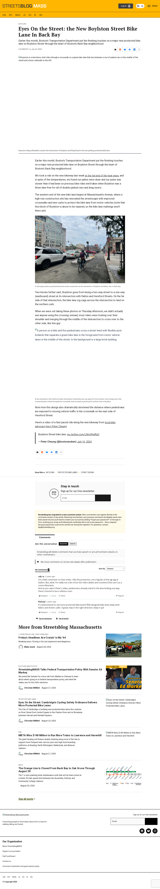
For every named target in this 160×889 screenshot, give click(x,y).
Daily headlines (42, 634)
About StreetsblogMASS (12, 846)
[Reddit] (142, 830)
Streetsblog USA (27, 634)
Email (64, 498)
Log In (123, 6)
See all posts (25, 798)
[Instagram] (155, 830)
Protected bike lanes (68, 472)
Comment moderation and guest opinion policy (20, 866)
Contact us (6, 861)
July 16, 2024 (84, 441)
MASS (17, 15)
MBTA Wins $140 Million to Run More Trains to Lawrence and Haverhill (60, 735)
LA (24, 15)
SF (35, 15)
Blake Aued (29, 647)
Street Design (87, 472)
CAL (40, 15)
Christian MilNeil (32, 688)
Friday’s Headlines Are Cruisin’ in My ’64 (42, 637)
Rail (20, 732)
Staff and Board (8, 856)
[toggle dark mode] (140, 6)
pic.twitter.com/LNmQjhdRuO (83, 434)
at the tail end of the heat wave (102, 175)
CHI (29, 15)
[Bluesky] (148, 830)
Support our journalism (11, 851)
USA (4, 15)
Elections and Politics (27, 666)
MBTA (20, 765)
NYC (10, 15)
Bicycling (22, 24)
